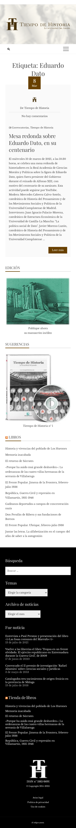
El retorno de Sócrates (19, 461)
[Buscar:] (38, 571)
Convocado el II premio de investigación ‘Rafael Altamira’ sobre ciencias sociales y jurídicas (36, 667)
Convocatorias (20, 127)
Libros (15, 437)
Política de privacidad (38, 802)
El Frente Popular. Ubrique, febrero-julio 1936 (34, 525)
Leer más (58, 250)
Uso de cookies (38, 806)
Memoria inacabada (18, 454)
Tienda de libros (22, 697)
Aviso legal (38, 797)
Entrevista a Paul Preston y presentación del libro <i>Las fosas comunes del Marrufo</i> (36, 637)
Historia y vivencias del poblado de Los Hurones (36, 448)
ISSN (30, 781)
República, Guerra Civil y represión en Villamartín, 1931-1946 (30, 742)
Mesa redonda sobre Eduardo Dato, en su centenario (32, 142)
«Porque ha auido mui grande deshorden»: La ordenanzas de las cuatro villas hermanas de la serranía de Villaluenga (34, 472)
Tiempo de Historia (41, 127)
